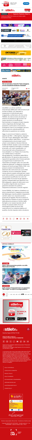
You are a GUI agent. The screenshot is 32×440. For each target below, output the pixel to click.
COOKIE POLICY (8, 388)
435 (14, 294)
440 (28, 294)
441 (31, 294)
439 (26, 294)
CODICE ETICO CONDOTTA (11, 370)
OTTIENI (26, 3)
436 (16, 294)
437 (19, 294)
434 (11, 294)
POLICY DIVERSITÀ (9, 376)
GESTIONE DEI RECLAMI (10, 382)
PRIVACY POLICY (9, 373)
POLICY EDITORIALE (9, 367)
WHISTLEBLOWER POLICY (11, 385)
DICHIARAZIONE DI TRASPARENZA (13, 379)
